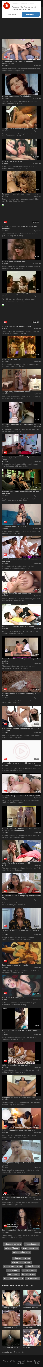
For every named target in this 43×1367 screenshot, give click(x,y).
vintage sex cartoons (12, 1244)
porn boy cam (13, 1274)
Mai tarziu (12, 14)
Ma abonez (30, 14)
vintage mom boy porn (21, 1262)
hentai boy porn (28, 1274)
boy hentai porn (32, 1278)
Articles (5, 1361)
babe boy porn (13, 1270)
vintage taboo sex (31, 1244)
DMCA (12, 1361)
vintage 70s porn (12, 1248)
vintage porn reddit (30, 1248)
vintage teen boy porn (13, 1266)
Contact (29, 1361)
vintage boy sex (32, 1266)
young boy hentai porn (13, 1278)
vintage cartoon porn (21, 1252)
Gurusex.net (27, 1285)
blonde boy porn (29, 1270)
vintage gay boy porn (21, 1258)
